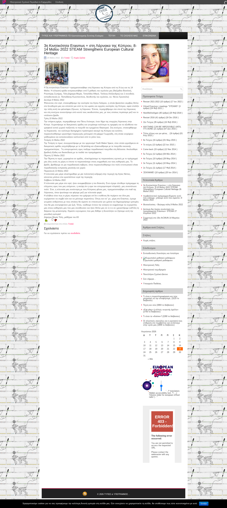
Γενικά (66, 58)
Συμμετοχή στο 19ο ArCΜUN (156, 218)
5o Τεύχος (147, 154)
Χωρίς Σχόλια (79, 58)
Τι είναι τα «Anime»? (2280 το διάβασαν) (161, 316)
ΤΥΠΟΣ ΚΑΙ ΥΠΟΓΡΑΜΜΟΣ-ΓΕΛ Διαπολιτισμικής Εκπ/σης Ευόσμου (72, 36)
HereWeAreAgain (150, 113)
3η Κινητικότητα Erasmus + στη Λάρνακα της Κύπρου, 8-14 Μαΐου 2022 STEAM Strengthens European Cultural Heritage (161, 187)
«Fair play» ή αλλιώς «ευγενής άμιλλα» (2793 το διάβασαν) (160, 310)
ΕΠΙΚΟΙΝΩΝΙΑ (149, 36)
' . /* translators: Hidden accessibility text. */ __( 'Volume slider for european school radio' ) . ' (164, 394)
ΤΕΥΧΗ (111, 36)
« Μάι (150, 359)
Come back (148, 149)
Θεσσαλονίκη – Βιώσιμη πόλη (156, 204)
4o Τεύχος (147, 158)
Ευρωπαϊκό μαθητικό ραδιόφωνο (157, 260)
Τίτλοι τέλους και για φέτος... (156, 133)
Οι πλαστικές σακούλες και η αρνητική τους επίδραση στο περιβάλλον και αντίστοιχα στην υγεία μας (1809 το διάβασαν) (162, 323)
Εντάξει (204, 504)
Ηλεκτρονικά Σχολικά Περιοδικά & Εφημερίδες (30, 2)
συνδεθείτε (75, 233)
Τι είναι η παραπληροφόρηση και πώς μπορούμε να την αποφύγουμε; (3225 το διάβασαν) (161, 298)
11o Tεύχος (148, 122)
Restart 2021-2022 (151, 101)
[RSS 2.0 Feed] (84, 495)
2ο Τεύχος (147, 168)
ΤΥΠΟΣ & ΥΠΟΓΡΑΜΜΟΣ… (117, 494)
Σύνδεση (59, 2)
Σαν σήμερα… (149, 279)
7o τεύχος (147, 145)
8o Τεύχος (147, 140)
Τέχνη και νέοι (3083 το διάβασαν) (158, 305)
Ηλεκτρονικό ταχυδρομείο (154, 270)
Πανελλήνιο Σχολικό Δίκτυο (155, 274)
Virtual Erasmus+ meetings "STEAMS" (160, 106)
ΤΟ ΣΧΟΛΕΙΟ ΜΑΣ (129, 36)
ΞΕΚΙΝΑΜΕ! (148, 172)
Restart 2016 (149, 117)
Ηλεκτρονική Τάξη (151, 265)
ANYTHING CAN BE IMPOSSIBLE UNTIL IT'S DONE (162, 128)
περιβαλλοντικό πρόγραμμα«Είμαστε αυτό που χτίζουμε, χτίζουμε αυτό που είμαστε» (162, 197)
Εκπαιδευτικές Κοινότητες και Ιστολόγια (161, 253)
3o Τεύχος (147, 163)
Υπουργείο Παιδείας (152, 283)
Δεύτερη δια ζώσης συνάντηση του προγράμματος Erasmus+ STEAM (158, 210)
